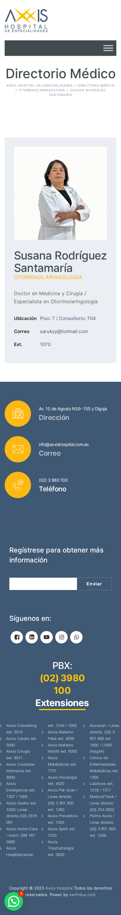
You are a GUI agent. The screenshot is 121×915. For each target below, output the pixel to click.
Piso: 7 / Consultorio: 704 (68, 318)
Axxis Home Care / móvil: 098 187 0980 (22, 836)
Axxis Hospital (59, 888)
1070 (45, 344)
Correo (21, 331)
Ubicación (25, 318)
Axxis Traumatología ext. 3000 (61, 849)
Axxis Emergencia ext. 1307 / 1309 (20, 790)
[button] (13, 901)
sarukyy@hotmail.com (64, 331)
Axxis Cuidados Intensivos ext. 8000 (20, 771)
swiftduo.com (82, 894)
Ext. (18, 344)
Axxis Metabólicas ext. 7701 (62, 764)
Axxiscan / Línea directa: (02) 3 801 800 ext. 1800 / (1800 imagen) (104, 739)
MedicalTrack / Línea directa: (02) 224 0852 (103, 803)
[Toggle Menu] (108, 48)
